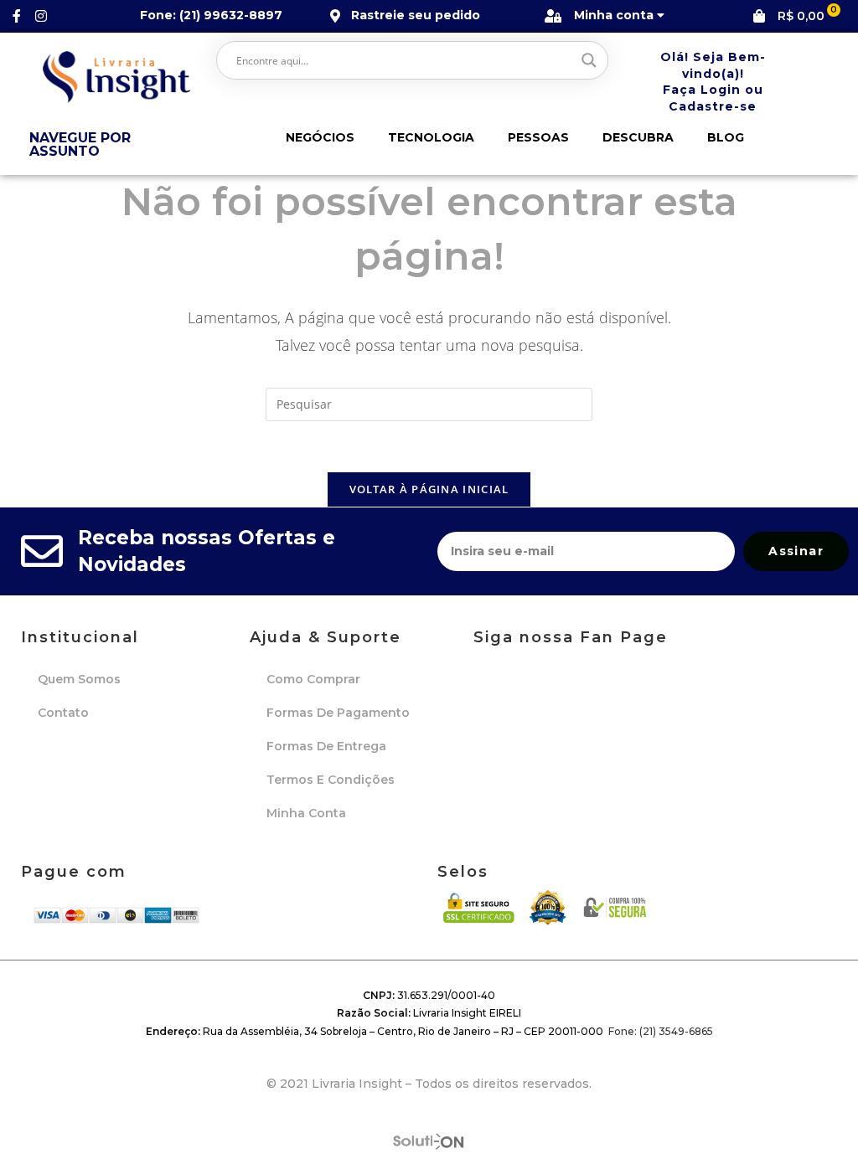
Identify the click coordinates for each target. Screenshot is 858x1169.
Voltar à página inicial (429, 489)
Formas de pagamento (338, 712)
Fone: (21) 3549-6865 (660, 1031)
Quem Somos (79, 679)
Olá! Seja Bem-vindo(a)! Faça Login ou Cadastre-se (713, 81)
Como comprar (313, 679)
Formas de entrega (326, 746)
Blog (725, 137)
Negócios (320, 137)
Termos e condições (330, 779)
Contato (63, 712)
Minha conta (306, 813)
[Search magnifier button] (589, 60)
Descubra (638, 137)
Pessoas (538, 137)
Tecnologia (431, 137)
